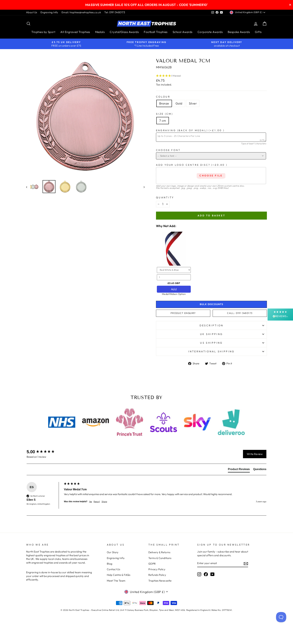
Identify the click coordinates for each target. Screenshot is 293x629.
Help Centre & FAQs (118, 574)
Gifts (258, 32)
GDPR (152, 563)
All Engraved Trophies (75, 32)
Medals (100, 32)
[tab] (239, 469)
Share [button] (104, 501)
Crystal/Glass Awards (124, 32)
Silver (193, 103)
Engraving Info (49, 12)
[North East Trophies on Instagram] (199, 574)
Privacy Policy (156, 569)
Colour (163, 96)
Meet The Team (116, 580)
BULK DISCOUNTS (211, 304)
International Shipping (211, 351)
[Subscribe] (246, 563)
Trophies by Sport (43, 32)
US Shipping (211, 342)
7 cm (162, 121)
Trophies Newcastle (159, 580)
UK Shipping (211, 334)
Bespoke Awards (239, 32)
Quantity (165, 197)
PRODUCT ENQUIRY (183, 313)
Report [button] (97, 501)
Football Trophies (156, 32)
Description (211, 325)
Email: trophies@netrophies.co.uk (81, 12)
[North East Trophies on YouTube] (212, 574)
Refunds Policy (157, 574)
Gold (178, 103)
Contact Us (113, 569)
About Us (31, 12)
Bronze (164, 103)
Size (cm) (164, 113)
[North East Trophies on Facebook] (206, 574)
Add (174, 289)
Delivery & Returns (159, 552)
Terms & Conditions (159, 558)
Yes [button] (90, 501)
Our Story (113, 552)
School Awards (182, 32)
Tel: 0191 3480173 (114, 12)
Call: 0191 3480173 (239, 313)
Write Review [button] (255, 454)
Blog (109, 563)
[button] (211, 76)
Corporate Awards (210, 32)
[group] (44, 452)
